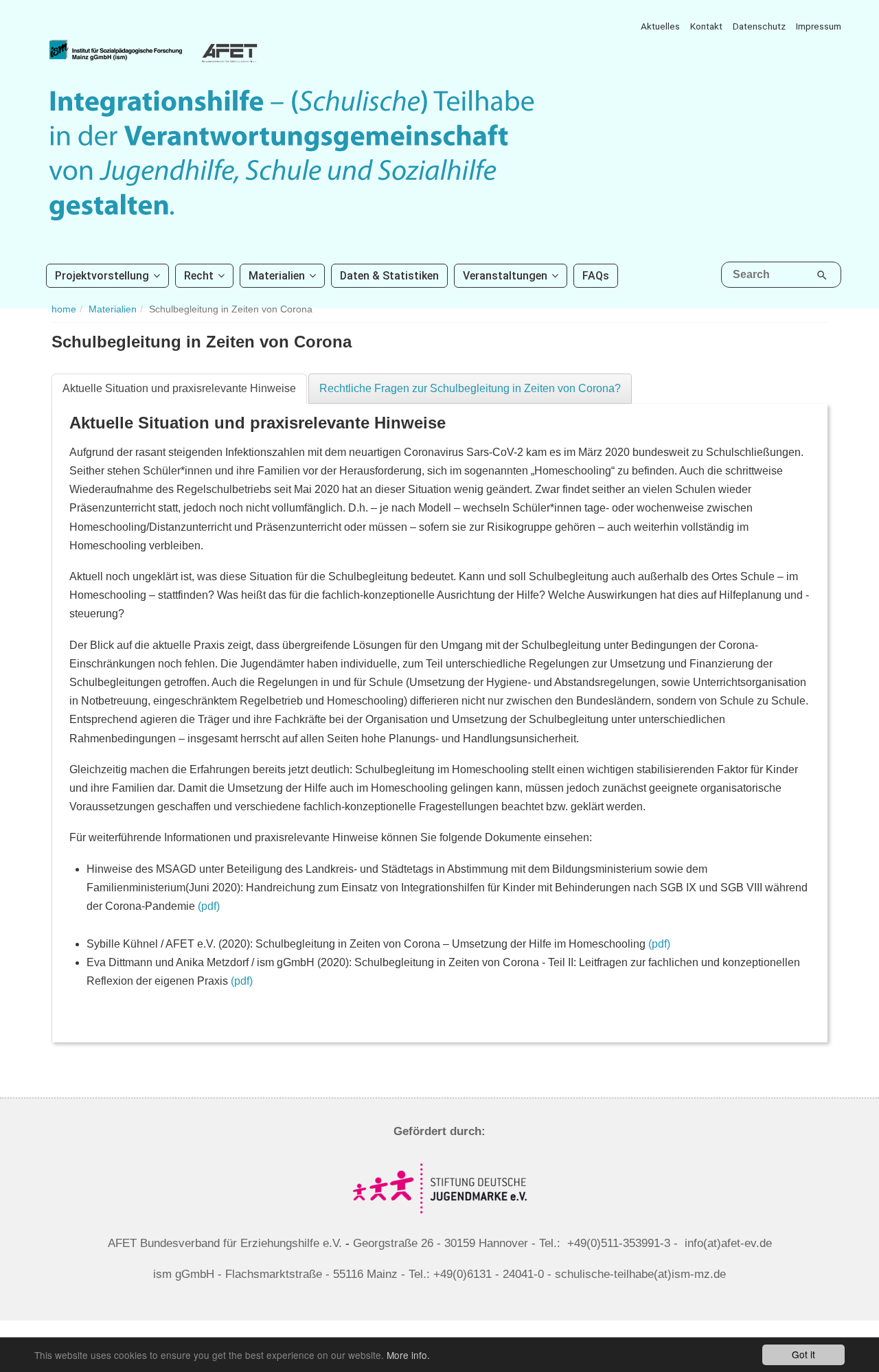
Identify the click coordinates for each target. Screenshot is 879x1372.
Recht (199, 275)
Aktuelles (660, 26)
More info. (408, 1355)
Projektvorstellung (102, 275)
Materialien (277, 275)
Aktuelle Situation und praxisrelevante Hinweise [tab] (179, 388)
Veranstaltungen (505, 275)
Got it (803, 1354)
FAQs (595, 275)
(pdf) (209, 906)
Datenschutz (759, 26)
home (64, 309)
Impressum (818, 26)
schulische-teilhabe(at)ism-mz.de (640, 1274)
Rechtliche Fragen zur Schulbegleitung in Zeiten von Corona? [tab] (470, 388)
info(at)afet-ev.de (728, 1243)
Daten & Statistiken (389, 275)
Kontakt (706, 26)
